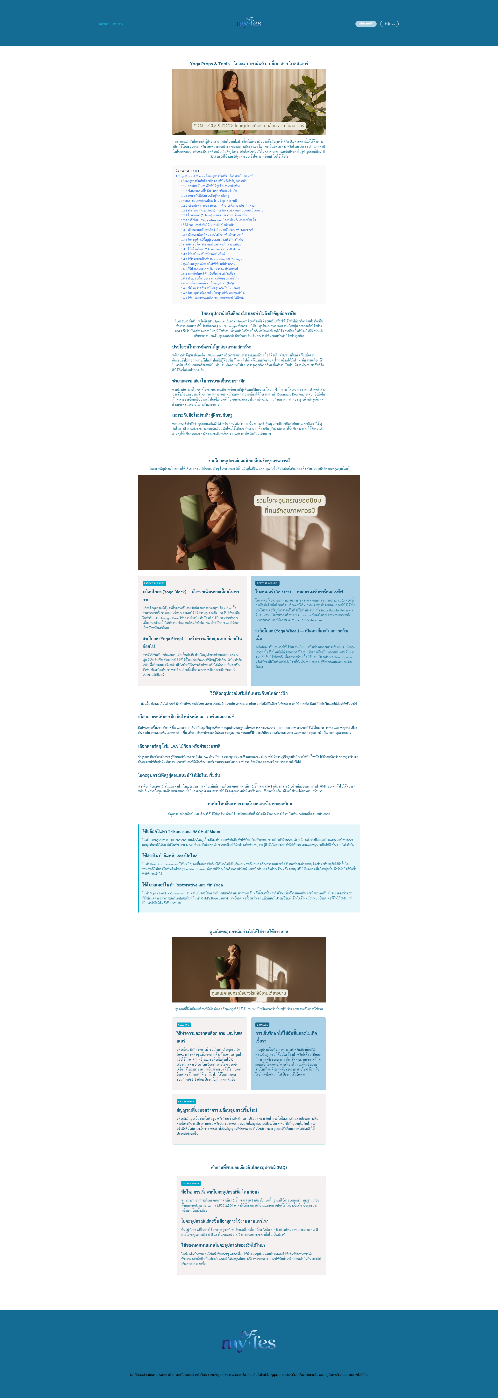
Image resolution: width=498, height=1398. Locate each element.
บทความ (118, 24)
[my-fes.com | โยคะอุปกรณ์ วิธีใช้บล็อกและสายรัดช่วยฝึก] (249, 22)
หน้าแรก (104, 24)
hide (195, 170)
